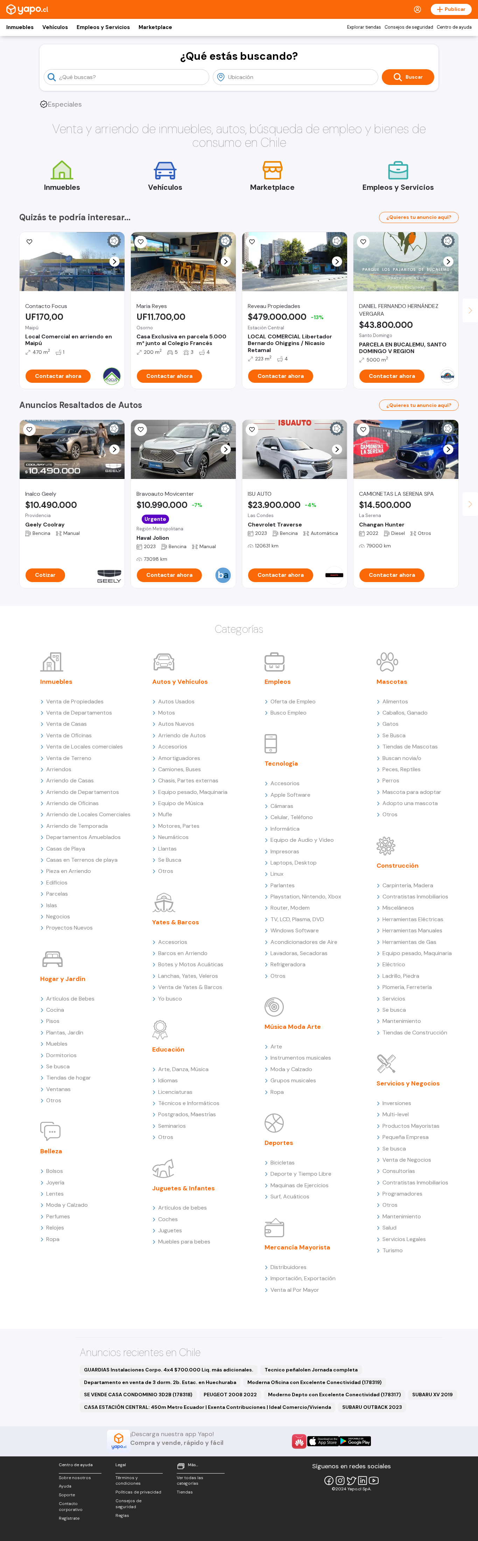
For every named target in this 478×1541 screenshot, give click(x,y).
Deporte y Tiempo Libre (300, 1173)
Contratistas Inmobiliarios (415, 896)
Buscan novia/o (401, 758)
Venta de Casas (66, 724)
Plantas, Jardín (64, 1032)
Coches (168, 1219)
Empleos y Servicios (103, 27)
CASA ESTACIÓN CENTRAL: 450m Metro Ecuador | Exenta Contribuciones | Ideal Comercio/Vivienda (207, 1407)
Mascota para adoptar (411, 792)
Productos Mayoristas (411, 1126)
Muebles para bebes (184, 1241)
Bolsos (54, 1171)
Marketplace (155, 27)
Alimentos (395, 701)
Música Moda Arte (293, 1027)
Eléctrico (393, 964)
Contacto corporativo (71, 1506)
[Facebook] (329, 1480)
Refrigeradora (287, 964)
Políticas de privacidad (138, 1492)
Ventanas (58, 1089)
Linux (276, 873)
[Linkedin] (362, 1480)
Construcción (398, 865)
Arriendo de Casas (70, 780)
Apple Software (290, 794)
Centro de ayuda (454, 27)
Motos (166, 712)
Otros (53, 1100)
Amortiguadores (179, 758)
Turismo (392, 1250)
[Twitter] (351, 1480)
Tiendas (185, 1492)
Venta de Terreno (68, 758)
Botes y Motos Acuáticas (190, 964)
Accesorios (172, 746)
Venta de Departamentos (79, 712)
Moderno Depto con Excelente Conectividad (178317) (334, 1394)
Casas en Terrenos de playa (82, 859)
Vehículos (55, 27)
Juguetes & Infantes (183, 1188)
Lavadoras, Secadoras (299, 953)
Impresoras (284, 851)
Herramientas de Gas (409, 942)
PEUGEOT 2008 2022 (230, 1394)
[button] (115, 262)
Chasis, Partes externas (188, 780)
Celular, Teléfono (291, 817)
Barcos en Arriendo (183, 953)
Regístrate (69, 1518)
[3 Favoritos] (29, 242)
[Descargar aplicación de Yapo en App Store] (323, 1441)
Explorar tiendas (364, 27)
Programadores (402, 1193)
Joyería (55, 1182)
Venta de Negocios (406, 1159)
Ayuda (65, 1486)
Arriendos (58, 769)
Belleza (51, 1151)
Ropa (52, 1239)
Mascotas (392, 682)
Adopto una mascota (410, 803)
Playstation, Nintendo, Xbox (305, 896)
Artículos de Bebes (70, 998)
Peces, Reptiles (401, 769)
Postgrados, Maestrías (187, 1114)
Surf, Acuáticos (289, 1196)
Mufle (165, 814)
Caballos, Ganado (405, 712)
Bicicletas (282, 1162)
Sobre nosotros (75, 1478)
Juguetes (170, 1230)
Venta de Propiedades (75, 701)
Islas (51, 905)
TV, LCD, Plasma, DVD (297, 919)
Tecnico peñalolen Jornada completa (311, 1370)
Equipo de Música (180, 803)
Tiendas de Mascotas (410, 746)
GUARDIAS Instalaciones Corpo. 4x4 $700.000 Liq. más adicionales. (168, 1370)
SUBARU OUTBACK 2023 (372, 1407)
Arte (276, 1046)
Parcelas (57, 893)
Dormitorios (61, 1055)
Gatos (390, 724)
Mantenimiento (401, 1021)
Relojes (55, 1227)
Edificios (57, 882)
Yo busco (170, 998)
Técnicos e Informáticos (188, 1103)
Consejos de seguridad (409, 27)
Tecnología (281, 763)
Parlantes (282, 885)
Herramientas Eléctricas (412, 919)
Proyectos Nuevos (69, 927)
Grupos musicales (293, 1080)
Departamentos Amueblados (83, 837)
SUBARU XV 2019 (432, 1394)
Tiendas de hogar (68, 1077)
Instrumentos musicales (300, 1057)
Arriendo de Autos (182, 735)
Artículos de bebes (182, 1207)
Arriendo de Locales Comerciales (88, 814)
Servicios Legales (404, 1239)
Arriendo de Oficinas (72, 803)
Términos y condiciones (128, 1480)
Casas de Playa (65, 848)
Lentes (55, 1193)
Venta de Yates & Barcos (190, 987)
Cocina (55, 1009)
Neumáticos (173, 837)
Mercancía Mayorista (297, 1247)
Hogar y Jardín (62, 979)
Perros (390, 780)
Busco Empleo (288, 712)
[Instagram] (340, 1480)
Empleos (278, 682)
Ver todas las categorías (190, 1480)
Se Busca (169, 859)
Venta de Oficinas (69, 735)
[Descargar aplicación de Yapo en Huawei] (299, 1441)
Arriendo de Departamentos (82, 792)
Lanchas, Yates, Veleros (188, 976)
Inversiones (396, 1103)
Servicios (393, 998)
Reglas (122, 1515)
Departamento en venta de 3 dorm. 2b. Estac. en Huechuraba (160, 1382)
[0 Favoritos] (252, 242)
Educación (168, 1049)
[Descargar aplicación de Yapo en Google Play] (355, 1441)
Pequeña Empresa (405, 1137)
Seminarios (172, 1126)
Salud (389, 1227)
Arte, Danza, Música (183, 1069)
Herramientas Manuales (412, 930)
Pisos (52, 1021)
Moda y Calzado (67, 1205)
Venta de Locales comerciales (84, 746)
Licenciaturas (175, 1092)
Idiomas (168, 1080)
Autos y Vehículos (180, 682)
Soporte (67, 1495)
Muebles (57, 1043)
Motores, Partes (178, 826)
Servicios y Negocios (408, 1083)
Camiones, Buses (179, 769)
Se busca (58, 1066)
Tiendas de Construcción (414, 1032)
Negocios (58, 916)
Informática (285, 828)
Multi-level (395, 1114)
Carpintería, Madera (407, 885)
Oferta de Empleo (293, 701)
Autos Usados (176, 701)
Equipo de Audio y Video (302, 840)
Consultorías (398, 1171)
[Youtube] (373, 1480)
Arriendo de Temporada (77, 826)
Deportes (279, 1143)
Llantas (167, 848)
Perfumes (58, 1216)
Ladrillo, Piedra (400, 976)
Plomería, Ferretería (407, 987)
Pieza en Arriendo (68, 871)
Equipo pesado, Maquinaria (192, 792)
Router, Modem (290, 907)
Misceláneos (398, 907)
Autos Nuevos (176, 724)
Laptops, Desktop (293, 862)
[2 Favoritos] (140, 242)
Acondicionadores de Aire (303, 942)
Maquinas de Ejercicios (299, 1185)
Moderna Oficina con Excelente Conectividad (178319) (314, 1382)
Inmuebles (20, 27)
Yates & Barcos (175, 922)
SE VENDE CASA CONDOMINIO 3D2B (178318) (138, 1394)
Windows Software (294, 930)
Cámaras (281, 806)
